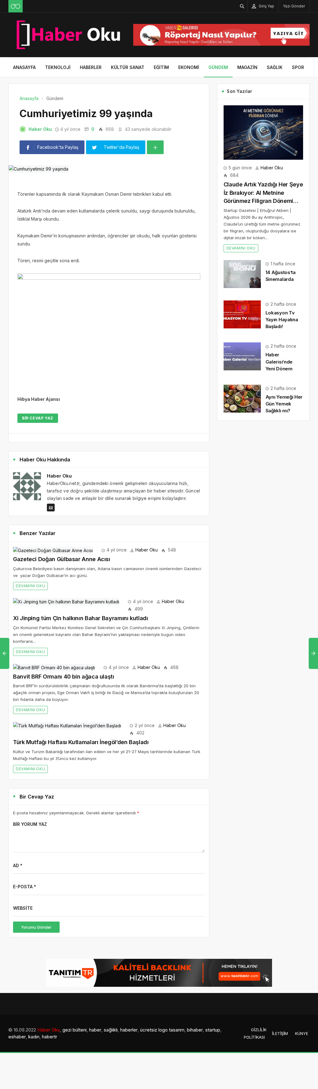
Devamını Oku (30, 585)
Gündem (218, 67)
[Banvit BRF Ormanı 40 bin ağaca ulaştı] (54, 667)
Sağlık (275, 67)
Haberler (91, 67)
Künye (301, 1033)
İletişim (280, 1033)
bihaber (195, 1030)
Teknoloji (57, 67)
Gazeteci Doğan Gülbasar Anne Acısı (61, 559)
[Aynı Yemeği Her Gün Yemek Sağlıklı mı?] (242, 398)
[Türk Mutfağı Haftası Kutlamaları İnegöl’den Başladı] (67, 725)
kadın (33, 1037)
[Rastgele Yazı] (15, 6)
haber (95, 1030)
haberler (129, 1030)
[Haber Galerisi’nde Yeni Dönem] (242, 356)
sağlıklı (111, 1030)
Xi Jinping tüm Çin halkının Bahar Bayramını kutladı (80, 618)
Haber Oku (40, 129)
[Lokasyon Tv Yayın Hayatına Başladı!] (242, 314)
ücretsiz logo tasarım (162, 1030)
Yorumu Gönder (36, 927)
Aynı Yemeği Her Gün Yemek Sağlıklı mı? (284, 404)
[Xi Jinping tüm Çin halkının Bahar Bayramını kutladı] (66, 601)
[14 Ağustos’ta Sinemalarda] (242, 273)
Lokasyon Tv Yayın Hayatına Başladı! (282, 319)
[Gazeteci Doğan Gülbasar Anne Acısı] (53, 549)
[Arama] (242, 6)
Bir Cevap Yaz (37, 418)
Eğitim (161, 67)
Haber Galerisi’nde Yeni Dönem (279, 361)
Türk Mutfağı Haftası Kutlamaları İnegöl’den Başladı (81, 742)
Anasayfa (24, 67)
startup (212, 1030)
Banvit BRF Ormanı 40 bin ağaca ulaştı (63, 676)
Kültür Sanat (127, 67)
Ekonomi (188, 67)
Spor (298, 67)
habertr (49, 1037)
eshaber (17, 1037)
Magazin (247, 67)
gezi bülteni (74, 1030)
